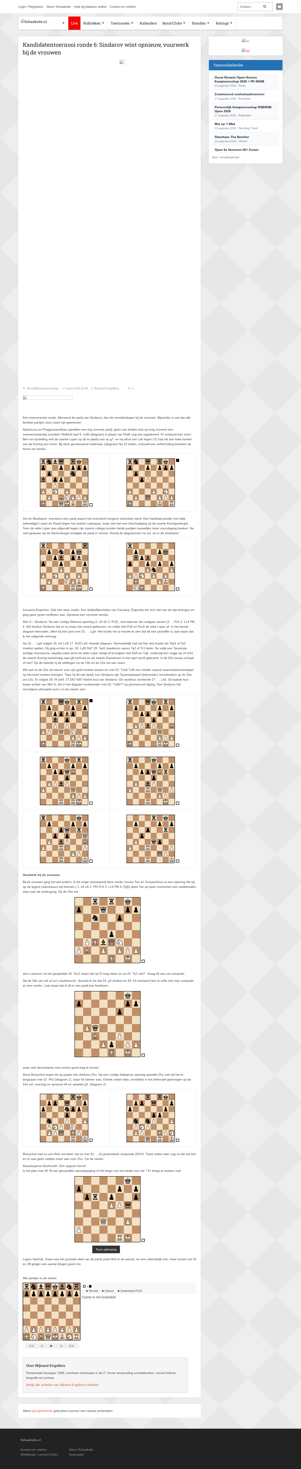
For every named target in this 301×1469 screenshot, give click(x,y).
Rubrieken (92, 23)
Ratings (222, 23)
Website (92, 1385)
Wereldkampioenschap (43, 388)
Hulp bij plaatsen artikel (90, 6)
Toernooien (120, 23)
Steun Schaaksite (58, 6)
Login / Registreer (30, 6)
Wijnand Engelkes (106, 388)
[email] (279, 6)
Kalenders (148, 23)
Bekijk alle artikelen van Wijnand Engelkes (55, 1385)
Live (74, 23)
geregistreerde (43, 1411)
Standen (199, 23)
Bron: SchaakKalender (226, 157)
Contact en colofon (123, 6)
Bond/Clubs (172, 23)
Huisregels (76, 1454)
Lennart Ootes (48, 1454)
